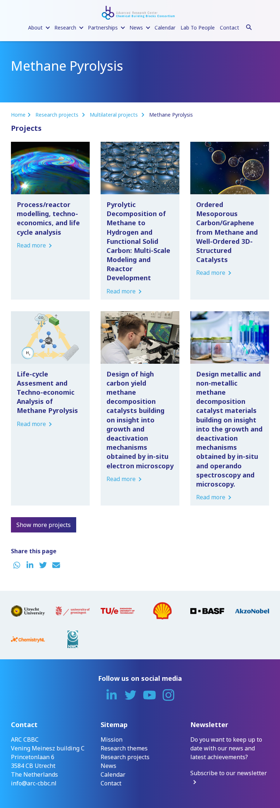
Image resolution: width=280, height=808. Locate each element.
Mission (111, 739)
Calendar (165, 27)
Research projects (57, 114)
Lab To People (197, 27)
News (108, 766)
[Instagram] (168, 695)
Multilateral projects (114, 114)
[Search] (249, 26)
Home (18, 114)
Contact (229, 27)
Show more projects (43, 525)
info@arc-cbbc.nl (34, 783)
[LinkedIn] (111, 695)
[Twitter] (130, 695)
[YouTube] (149, 695)
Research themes (124, 748)
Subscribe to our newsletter (228, 773)
